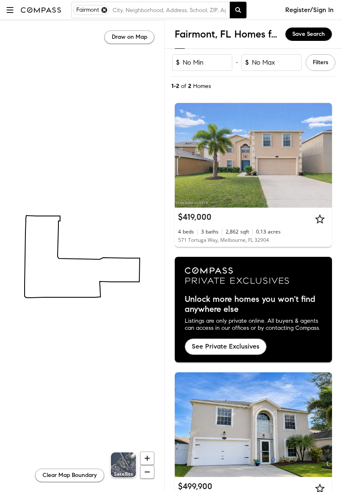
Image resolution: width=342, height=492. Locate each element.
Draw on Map (129, 36)
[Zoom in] (147, 458)
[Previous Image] (184, 155)
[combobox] (169, 10)
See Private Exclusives (225, 346)
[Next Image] (322, 155)
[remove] (104, 10)
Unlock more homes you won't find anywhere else (250, 304)
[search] (238, 10)
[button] (10, 10)
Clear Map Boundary (70, 475)
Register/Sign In (309, 10)
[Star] (320, 219)
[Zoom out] (147, 472)
